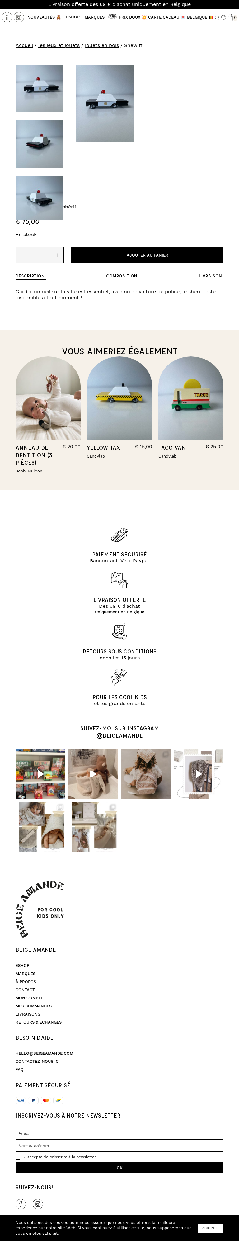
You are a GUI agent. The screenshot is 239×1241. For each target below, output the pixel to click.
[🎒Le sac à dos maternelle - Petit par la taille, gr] (146, 774)
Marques (95, 17)
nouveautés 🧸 (44, 17)
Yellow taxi (104, 447)
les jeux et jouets (59, 45)
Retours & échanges (39, 1022)
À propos (26, 981)
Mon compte (29, 998)
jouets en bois (102, 45)
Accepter (210, 1228)
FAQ (20, 1069)
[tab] (31, 276)
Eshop (73, 17)
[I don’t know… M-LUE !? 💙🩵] (40, 774)
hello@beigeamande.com (44, 1053)
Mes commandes (34, 1006)
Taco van (172, 447)
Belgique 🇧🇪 (200, 17)
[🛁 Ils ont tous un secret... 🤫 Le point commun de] (93, 774)
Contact (25, 990)
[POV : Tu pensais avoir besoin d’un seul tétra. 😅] (199, 774)
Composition (121, 276)
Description (30, 276)
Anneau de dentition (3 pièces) (34, 455)
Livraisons (28, 1014)
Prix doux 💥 (133, 17)
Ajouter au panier (147, 255)
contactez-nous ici (38, 1061)
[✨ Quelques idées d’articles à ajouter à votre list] (40, 827)
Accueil (24, 45)
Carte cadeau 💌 (166, 17)
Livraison (210, 276)
